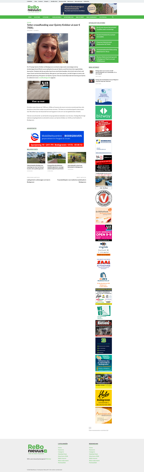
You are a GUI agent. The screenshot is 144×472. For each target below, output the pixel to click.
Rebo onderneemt (78, 1)
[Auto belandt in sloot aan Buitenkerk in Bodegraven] (77, 158)
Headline (29, 22)
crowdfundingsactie (44, 77)
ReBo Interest (70, 1)
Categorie (46, 1)
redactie (37, 30)
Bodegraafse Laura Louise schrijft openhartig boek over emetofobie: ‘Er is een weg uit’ (106, 72)
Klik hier (48, 459)
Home (35, 1)
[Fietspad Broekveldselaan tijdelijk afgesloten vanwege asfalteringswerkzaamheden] (56, 158)
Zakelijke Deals (54, 1)
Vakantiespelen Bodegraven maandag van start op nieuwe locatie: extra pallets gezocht (35, 167)
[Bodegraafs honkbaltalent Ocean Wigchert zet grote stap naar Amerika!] (91, 80)
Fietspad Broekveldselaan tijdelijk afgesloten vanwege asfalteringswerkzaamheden (55, 167)
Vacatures (40, 1)
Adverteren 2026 (62, 1)
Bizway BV (46, 469)
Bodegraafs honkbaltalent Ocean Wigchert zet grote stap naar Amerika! (107, 80)
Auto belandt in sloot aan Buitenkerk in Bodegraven (75, 166)
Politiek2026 (86, 1)
